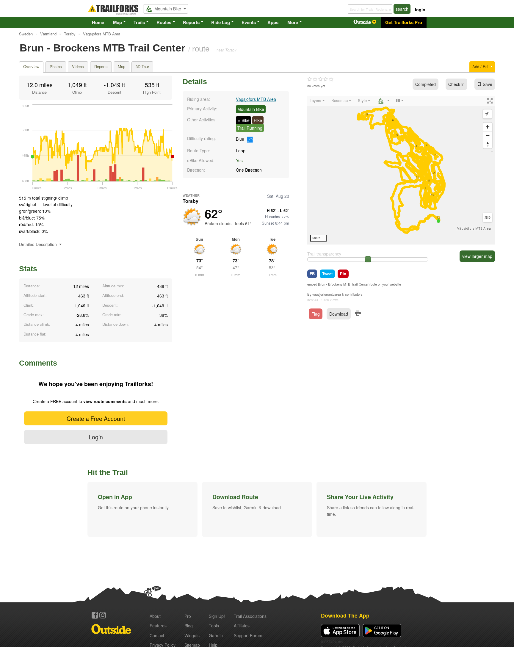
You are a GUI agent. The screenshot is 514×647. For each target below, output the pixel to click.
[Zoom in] (487, 127)
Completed (425, 84)
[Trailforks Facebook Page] (95, 615)
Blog (188, 626)
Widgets (192, 635)
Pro (187, 616)
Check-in (456, 84)
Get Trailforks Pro (403, 22)
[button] (142, 509)
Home (98, 22)
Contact (157, 635)
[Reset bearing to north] (487, 144)
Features (158, 626)
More (292, 22)
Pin (343, 273)
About (155, 616)
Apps (272, 22)
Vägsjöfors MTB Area (256, 99)
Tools (214, 626)
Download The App (345, 615)
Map (117, 22)
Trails (139, 22)
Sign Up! (217, 616)
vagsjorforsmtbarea (326, 294)
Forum (248, 635)
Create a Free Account (96, 418)
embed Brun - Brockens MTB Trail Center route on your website (354, 284)
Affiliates (242, 626)
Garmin (216, 635)
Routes (163, 22)
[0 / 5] (320, 79)
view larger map (477, 256)
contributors (354, 294)
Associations (250, 616)
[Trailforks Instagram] (102, 615)
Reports (191, 22)
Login (96, 437)
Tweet (327, 273)
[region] (401, 170)
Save (487, 84)
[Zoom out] (487, 135)
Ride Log (220, 22)
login (420, 9)
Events (249, 22)
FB (312, 273)
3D (488, 217)
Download (338, 314)
